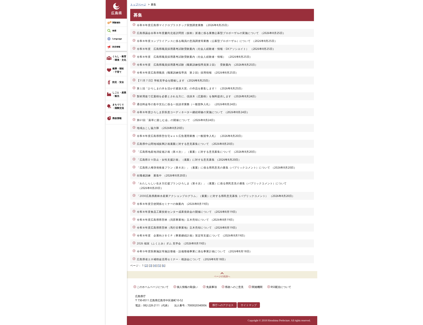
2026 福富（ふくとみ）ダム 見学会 (159, 243)
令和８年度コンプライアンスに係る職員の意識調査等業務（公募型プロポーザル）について (194, 41)
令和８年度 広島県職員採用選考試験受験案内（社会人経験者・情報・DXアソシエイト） (193, 49)
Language (117, 38)
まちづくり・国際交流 (118, 106)
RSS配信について (281, 287)
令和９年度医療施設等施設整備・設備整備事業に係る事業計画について (181, 251)
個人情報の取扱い (187, 287)
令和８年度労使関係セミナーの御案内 (160, 204)
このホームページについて (153, 287)
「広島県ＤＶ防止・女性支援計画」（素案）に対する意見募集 (175, 159)
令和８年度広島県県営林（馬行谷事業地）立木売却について (174, 227)
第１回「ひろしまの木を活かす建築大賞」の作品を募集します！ (177, 88)
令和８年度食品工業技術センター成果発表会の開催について (174, 212)
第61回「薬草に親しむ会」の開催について (163, 120)
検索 (114, 30)
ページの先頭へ (222, 276)
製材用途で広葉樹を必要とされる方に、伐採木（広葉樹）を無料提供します (184, 96)
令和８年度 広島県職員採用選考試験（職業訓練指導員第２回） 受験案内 (184, 64)
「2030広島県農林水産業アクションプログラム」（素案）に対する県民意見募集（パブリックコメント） (202, 196)
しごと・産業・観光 (119, 94)
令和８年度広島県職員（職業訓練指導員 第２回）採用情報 (174, 72)
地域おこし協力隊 (148, 128)
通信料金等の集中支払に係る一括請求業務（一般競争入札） (174, 104)
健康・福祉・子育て (118, 70)
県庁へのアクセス (222, 305)
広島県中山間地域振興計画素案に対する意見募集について (173, 144)
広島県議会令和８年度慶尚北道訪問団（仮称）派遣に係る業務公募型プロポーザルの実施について (198, 33)
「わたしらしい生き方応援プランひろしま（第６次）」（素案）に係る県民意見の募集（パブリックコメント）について (212, 183)
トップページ (138, 4)
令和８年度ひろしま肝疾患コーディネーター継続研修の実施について (180, 112)
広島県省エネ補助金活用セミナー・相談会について (169, 259)
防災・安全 (118, 82)
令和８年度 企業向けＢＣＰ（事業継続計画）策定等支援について (178, 235)
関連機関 (257, 287)
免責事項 (211, 287)
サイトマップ (249, 305)
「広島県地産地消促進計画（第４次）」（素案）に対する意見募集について (184, 152)
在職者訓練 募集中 (149, 175)
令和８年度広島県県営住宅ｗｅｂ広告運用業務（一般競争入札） (177, 136)
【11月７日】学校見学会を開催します (160, 80)
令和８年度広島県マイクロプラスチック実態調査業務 (170, 25)
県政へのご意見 (234, 287)
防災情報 (116, 46)
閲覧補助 (116, 22)
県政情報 (117, 118)
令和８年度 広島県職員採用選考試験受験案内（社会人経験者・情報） (181, 57)
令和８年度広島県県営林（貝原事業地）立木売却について (173, 219)
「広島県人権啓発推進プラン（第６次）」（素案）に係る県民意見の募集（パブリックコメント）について (203, 167)
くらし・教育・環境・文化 (119, 58)
